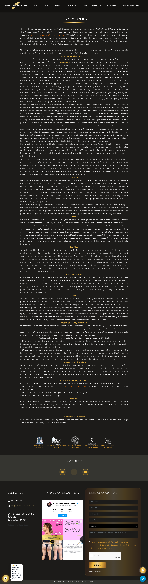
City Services (13, 525)
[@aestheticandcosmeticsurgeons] (49, 504)
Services (59, 5)
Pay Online (96, 5)
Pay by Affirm (112, 5)
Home (36, 5)
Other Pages (24, 525)
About (46, 5)
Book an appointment (133, 5)
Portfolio (72, 5)
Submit (97, 565)
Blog (84, 5)
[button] (5, 578)
